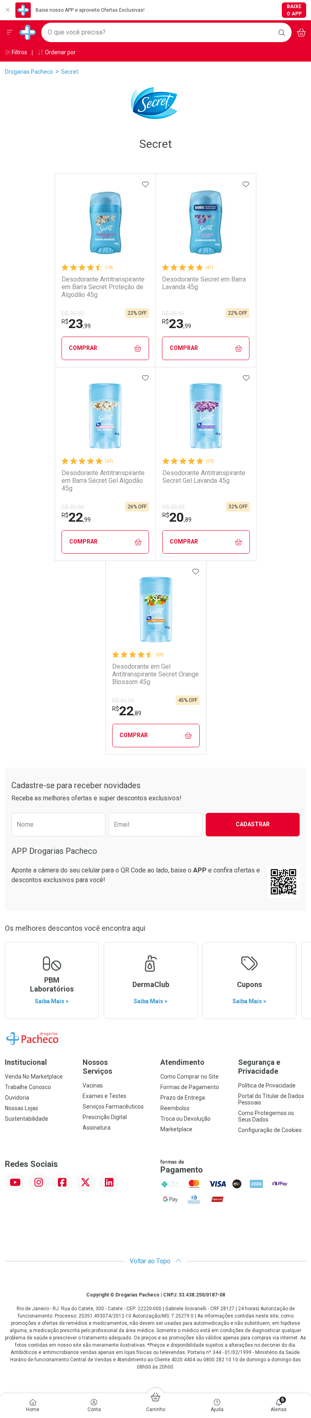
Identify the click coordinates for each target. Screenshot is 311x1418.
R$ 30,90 (73, 313)
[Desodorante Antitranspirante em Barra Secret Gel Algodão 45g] (105, 416)
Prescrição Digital (105, 1117)
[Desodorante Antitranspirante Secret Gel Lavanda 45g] (206, 416)
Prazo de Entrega (182, 1097)
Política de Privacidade (267, 1085)
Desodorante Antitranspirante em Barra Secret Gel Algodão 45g (103, 480)
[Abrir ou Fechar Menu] (9, 32)
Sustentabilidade (26, 1118)
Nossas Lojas (21, 1108)
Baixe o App (294, 10)
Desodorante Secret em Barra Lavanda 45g (204, 283)
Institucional (26, 1062)
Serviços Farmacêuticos (113, 1106)
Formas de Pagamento (189, 1087)
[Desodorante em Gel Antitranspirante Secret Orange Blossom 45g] (156, 609)
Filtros (19, 52)
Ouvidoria (17, 1097)
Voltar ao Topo (151, 1261)
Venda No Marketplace (34, 1076)
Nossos (97, 1066)
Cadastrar (253, 824)
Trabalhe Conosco (28, 1087)
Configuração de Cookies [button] (270, 1130)
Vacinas (93, 1085)
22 (76, 517)
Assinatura (97, 1127)
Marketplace (176, 1129)
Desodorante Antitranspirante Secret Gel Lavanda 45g (203, 476)
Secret (69, 71)
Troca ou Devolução (185, 1118)
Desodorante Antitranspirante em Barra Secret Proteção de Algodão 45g (103, 287)
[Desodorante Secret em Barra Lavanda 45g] (205, 222)
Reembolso (175, 1108)
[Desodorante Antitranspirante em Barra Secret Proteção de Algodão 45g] (105, 222)
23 (76, 323)
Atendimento (182, 1062)
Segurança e (259, 1066)
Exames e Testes (104, 1096)
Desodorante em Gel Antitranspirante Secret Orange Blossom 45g (155, 674)
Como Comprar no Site (189, 1076)
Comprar (83, 348)
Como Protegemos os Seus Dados (266, 1116)
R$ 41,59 (123, 700)
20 (177, 517)
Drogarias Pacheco (29, 71)
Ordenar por (60, 52)
